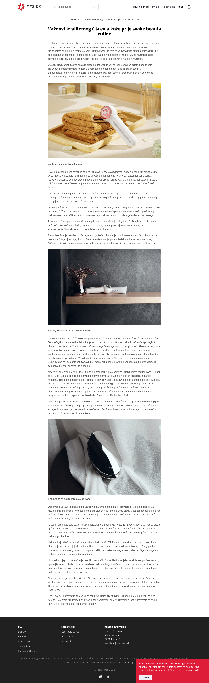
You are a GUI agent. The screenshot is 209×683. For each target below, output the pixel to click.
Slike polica (24, 646)
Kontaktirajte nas (70, 631)
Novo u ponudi (141, 6)
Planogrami (24, 641)
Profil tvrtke (67, 636)
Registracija (169, 6)
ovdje (196, 670)
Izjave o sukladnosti (28, 651)
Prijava (155, 6)
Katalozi (22, 636)
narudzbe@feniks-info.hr (117, 643)
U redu (145, 677)
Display (22, 631)
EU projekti (67, 641)
